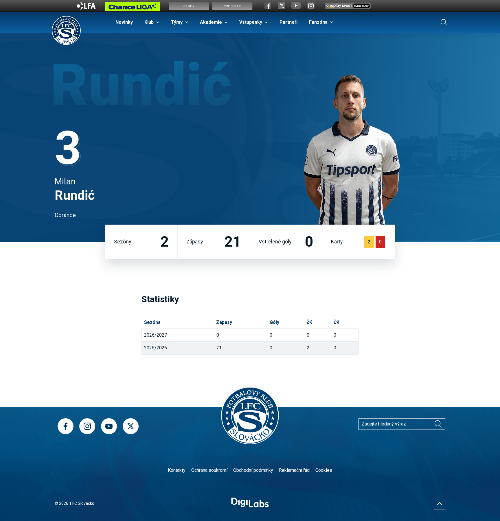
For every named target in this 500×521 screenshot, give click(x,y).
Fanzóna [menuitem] (318, 22)
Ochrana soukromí (209, 470)
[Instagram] (87, 426)
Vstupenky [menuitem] (250, 22)
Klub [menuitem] (149, 22)
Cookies (323, 470)
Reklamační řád (294, 470)
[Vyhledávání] (444, 22)
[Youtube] (109, 426)
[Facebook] (65, 426)
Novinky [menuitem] (124, 22)
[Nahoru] (439, 503)
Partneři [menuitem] (288, 22)
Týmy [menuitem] (177, 22)
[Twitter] (131, 426)
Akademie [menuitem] (211, 22)
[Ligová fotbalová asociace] (86, 8)
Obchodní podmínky (253, 470)
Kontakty (176, 470)
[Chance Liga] (132, 8)
